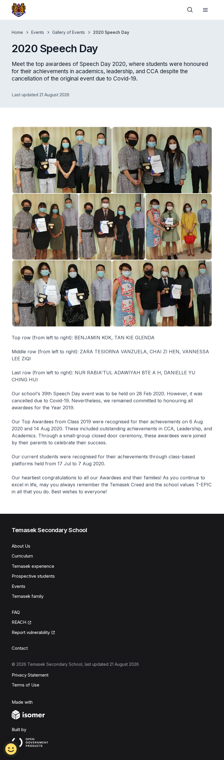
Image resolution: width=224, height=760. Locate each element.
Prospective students (33, 576)
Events (37, 32)
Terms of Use (25, 685)
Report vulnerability (31, 632)
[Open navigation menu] (205, 10)
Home (17, 32)
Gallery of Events (68, 32)
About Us (21, 546)
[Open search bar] (190, 10)
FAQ (16, 612)
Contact (20, 648)
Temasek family (27, 596)
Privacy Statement (30, 675)
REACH (19, 622)
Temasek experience (33, 566)
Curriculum (22, 556)
